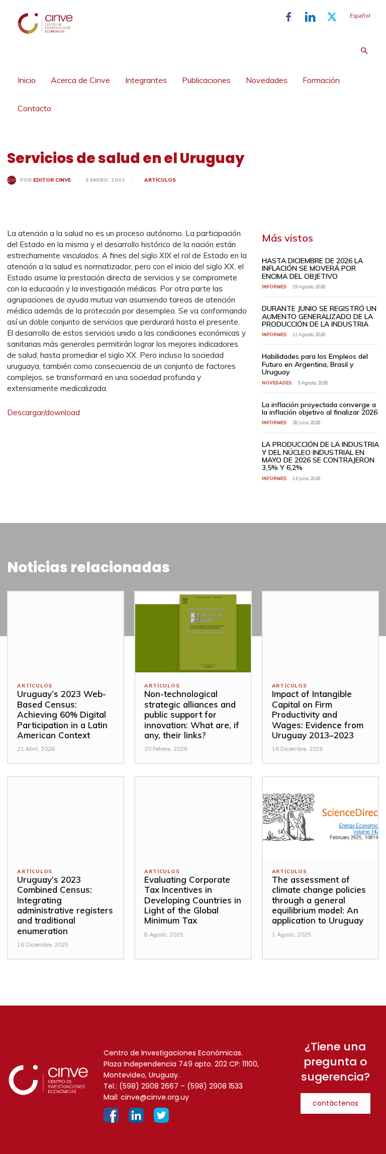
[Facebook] (288, 17)
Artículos (160, 180)
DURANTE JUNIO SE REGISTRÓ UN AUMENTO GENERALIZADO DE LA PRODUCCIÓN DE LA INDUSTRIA (319, 316)
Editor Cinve (52, 180)
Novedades (266, 80)
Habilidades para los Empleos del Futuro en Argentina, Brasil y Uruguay (315, 364)
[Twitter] (331, 17)
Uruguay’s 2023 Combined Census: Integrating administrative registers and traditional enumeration (65, 905)
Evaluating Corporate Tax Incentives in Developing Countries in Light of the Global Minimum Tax (192, 900)
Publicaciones (206, 80)
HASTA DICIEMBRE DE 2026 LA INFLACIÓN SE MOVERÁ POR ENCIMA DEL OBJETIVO (312, 268)
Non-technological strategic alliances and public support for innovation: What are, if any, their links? (191, 714)
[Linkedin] (310, 17)
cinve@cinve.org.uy (155, 1097)
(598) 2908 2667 (148, 1086)
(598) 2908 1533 (215, 1086)
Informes (274, 286)
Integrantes (146, 80)
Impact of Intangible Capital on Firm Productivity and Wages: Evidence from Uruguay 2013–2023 (317, 714)
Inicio (27, 80)
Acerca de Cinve (80, 80)
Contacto (34, 108)
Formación (321, 80)
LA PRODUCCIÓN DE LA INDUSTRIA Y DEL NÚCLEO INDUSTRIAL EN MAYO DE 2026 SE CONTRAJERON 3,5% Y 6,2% (320, 456)
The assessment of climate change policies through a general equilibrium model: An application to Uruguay (319, 900)
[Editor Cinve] (13, 180)
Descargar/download (43, 412)
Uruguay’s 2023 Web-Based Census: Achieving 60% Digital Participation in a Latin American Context (62, 714)
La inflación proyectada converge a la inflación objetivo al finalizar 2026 (319, 408)
